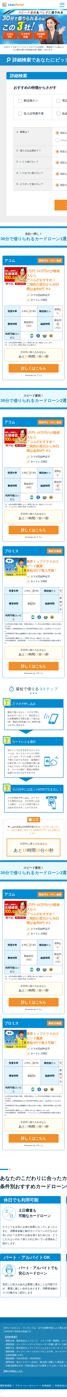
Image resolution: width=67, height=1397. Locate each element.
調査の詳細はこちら (13, 1371)
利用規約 (46, 1385)
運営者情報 (6, 1385)
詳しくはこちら (33, 368)
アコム (9, 260)
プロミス (11, 551)
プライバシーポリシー (26, 1385)
